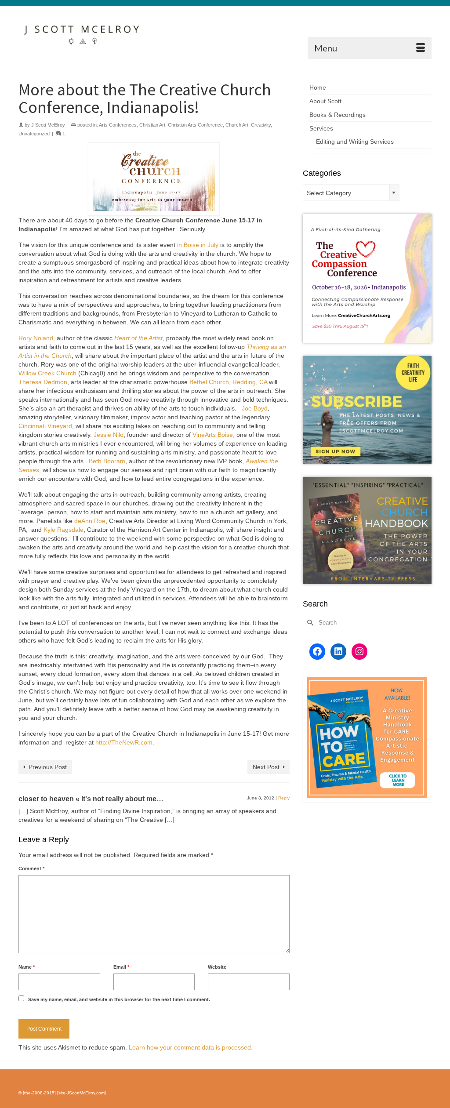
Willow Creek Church (47, 373)
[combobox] (351, 192)
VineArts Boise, (213, 434)
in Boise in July (196, 244)
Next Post (266, 766)
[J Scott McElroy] (82, 32)
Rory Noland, (36, 337)
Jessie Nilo (108, 434)
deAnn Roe (89, 520)
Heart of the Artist (138, 337)
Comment (31, 868)
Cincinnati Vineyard (45, 425)
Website (217, 967)
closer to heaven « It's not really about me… (90, 799)
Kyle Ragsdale (63, 529)
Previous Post (48, 766)
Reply (284, 798)
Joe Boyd (255, 408)
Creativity (261, 124)
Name (26, 967)
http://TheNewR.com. (124, 742)
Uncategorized (34, 133)
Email (121, 967)
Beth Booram (107, 461)
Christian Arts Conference (195, 124)
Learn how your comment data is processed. (191, 1047)
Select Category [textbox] (329, 192)
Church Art (236, 124)
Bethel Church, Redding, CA (228, 381)
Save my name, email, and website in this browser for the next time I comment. (119, 999)
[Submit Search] (309, 622)
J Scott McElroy (48, 124)
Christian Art (152, 124)
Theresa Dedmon (42, 381)
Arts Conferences (118, 124)
